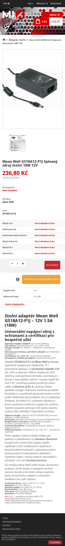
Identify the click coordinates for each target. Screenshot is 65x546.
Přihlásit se (42, 3)
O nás (5, 518)
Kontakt (6, 525)
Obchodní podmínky (11, 521)
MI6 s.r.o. (9, 496)
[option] (32, 89)
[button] (30, 3)
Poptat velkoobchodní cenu (41, 279)
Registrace (55, 3)
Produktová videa (11, 529)
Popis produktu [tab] (14, 304)
